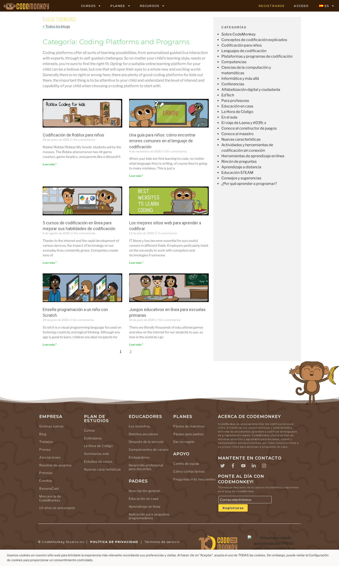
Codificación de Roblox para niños (73, 135)
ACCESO (301, 6)
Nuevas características (241, 139)
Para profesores (235, 100)
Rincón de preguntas (239, 161)
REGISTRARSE (272, 6)
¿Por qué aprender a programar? (249, 183)
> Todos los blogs (56, 26)
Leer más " (50, 164)
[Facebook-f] (233, 465)
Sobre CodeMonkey (238, 34)
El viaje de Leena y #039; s (243, 123)
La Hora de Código (237, 112)
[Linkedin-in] (253, 465)
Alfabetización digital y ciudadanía (250, 89)
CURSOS (88, 6)
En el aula (229, 117)
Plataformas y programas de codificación (256, 56)
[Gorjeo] (222, 465)
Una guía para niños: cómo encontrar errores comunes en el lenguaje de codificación (162, 141)
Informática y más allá (240, 78)
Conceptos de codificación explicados (254, 40)
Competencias (234, 62)
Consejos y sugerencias (241, 178)
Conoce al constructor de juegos (249, 128)
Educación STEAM (237, 172)
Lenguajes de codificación (243, 51)
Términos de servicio (162, 542)
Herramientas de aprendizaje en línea (252, 156)
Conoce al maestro (237, 134)
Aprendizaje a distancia (241, 167)
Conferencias (232, 84)
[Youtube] (243, 465)
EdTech (227, 95)
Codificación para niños (241, 45)
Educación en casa (237, 106)
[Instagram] (264, 465)
